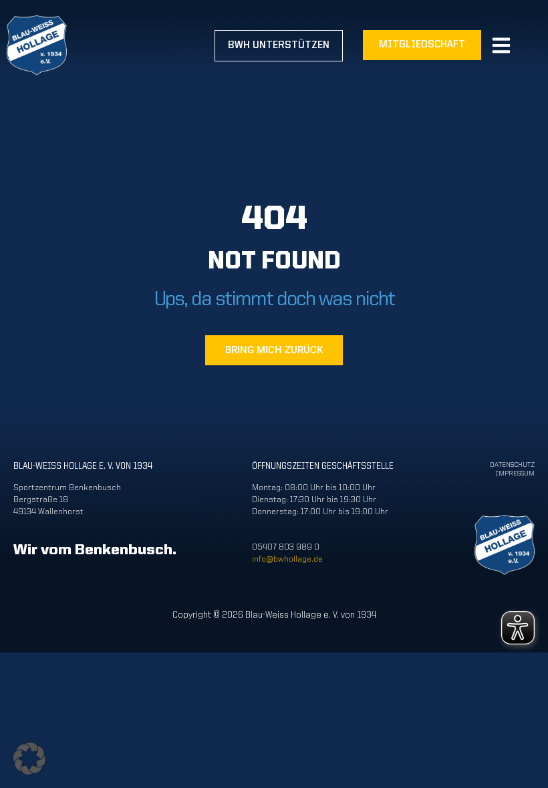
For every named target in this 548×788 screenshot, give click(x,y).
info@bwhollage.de (287, 559)
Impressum (515, 473)
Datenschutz (512, 465)
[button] (29, 758)
